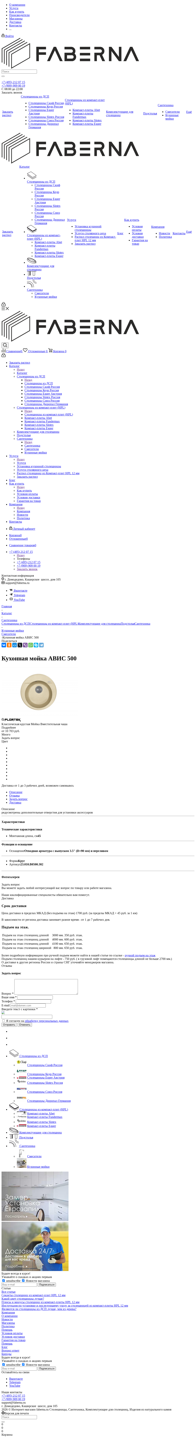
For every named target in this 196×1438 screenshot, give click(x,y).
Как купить (24, 490)
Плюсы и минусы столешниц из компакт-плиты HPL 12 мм (40, 1302)
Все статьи (9, 1291)
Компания (23, 511)
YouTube (19, 599)
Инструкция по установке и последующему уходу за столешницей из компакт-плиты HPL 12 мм (65, 1305)
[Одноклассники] (9, 645)
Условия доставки (13, 1336)
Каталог (22, 373)
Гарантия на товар (13, 1340)
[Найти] (3, 76)
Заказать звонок (27, 569)
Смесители (9, 634)
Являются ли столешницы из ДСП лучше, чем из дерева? (39, 1309)
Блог (5, 1347)
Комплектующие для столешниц (99, 623)
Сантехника (32, 445)
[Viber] (25, 645)
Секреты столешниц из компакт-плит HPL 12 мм (33, 1295)
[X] (20, 645)
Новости (7, 1319)
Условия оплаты (12, 1333)
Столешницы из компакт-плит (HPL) (48, 414)
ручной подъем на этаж (140, 955)
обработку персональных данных (47, 1021)
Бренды (6, 1354)
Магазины (8, 1322)
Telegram (19, 595)
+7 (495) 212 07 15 (13, 82)
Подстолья (128, 623)
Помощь (7, 1329)
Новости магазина (37, 1280)
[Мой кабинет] (4, 305)
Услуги (21, 462)
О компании (10, 1316)
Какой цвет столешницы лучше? (23, 1298)
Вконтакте (20, 590)
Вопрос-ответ (10, 1350)
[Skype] (36, 645)
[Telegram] (41, 645)
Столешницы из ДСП (38, 383)
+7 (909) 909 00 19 (13, 85)
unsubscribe (13, 1280)
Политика (8, 1326)
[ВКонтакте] (4, 645)
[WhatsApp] (30, 645)
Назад (20, 369)
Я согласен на (37, 1021)
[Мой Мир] (14, 645)
